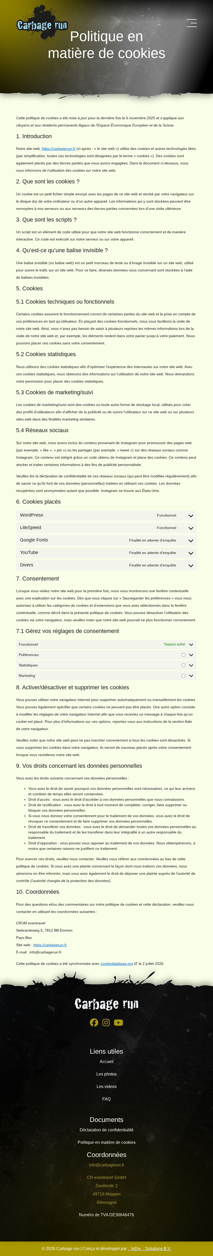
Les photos (106, 1074)
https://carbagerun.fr (58, 148)
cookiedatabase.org (117, 963)
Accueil (107, 1061)
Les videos (107, 1086)
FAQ (106, 1099)
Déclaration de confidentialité (107, 1130)
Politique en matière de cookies (107, 1142)
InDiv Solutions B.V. (149, 1248)
